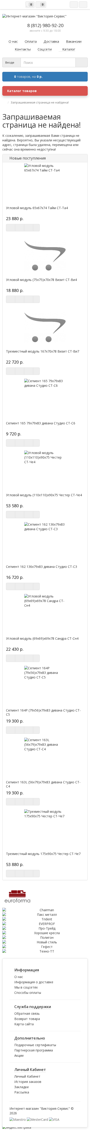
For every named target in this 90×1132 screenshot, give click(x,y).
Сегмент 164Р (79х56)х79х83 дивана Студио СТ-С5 (43, 712)
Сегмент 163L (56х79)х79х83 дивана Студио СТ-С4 (43, 784)
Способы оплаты (27, 992)
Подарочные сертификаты (35, 1045)
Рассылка (21, 1092)
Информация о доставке (33, 982)
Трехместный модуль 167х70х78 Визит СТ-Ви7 (42, 351)
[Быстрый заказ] (19, 227)
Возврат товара (27, 1019)
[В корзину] (10, 227)
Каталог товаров (22, 91)
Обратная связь (27, 1013)
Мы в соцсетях (26, 987)
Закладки (21, 1087)
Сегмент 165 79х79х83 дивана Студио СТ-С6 (40, 423)
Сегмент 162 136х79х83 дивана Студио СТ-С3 (41, 567)
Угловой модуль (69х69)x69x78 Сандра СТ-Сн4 (42, 638)
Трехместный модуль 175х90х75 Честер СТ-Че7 (43, 854)
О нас (18, 977)
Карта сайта (24, 1024)
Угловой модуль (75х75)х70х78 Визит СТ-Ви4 (41, 280)
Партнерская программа (33, 1050)
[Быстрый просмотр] (28, 227)
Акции (19, 1055)
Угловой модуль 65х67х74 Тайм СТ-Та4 (37, 208)
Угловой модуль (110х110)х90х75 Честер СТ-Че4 (44, 495)
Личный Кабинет (27, 1076)
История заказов (27, 1081)
